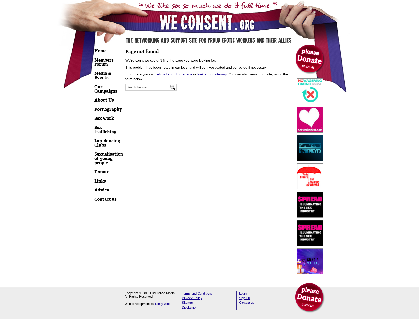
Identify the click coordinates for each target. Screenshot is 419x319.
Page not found (142, 51)
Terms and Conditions (197, 293)
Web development (137, 304)
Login (243, 293)
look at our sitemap (212, 74)
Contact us (246, 302)
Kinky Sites (163, 304)
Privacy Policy (192, 298)
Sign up (244, 298)
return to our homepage (174, 74)
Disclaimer (189, 307)
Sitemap (187, 302)
